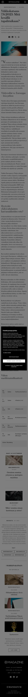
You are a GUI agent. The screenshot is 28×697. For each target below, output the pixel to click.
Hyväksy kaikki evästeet (14, 360)
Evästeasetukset (14, 356)
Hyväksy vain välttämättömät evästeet (14, 366)
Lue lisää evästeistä (7, 352)
